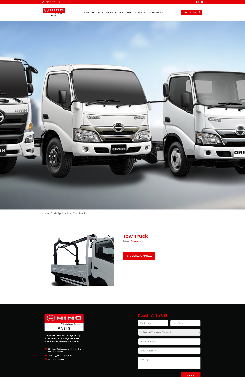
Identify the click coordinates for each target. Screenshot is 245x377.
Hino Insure (111, 12)
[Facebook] (197, 2)
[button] (109, 235)
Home (86, 12)
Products (96, 12)
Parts (121, 12)
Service (129, 12)
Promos (138, 12)
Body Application (61, 213)
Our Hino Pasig (154, 12)
